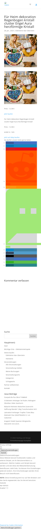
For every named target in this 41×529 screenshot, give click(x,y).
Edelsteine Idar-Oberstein (24, 31)
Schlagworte (10, 381)
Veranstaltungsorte (13, 375)
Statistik (3, 453)
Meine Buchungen (12, 371)
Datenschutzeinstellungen (9, 450)
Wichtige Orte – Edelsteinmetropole (17, 349)
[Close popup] (1, 447)
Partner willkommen (11, 385)
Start (6, 346)
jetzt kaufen (8, 114)
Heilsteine (9, 359)
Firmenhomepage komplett (20, 440)
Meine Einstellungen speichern (11, 528)
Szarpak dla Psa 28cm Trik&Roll (15, 397)
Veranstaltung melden (14, 368)
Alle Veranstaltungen (13, 365)
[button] (10, 143)
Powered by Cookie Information (11, 525)
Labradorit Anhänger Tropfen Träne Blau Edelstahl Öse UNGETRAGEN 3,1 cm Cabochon (19, 415)
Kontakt (7, 388)
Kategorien (10, 378)
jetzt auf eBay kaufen (12, 137)
